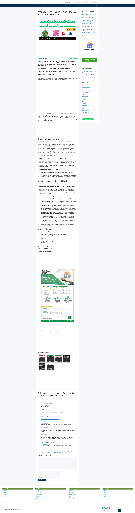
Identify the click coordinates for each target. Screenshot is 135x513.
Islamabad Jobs (85, 92)
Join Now (73, 58)
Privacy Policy (105, 498)
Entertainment (76, 2)
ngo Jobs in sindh (86, 87)
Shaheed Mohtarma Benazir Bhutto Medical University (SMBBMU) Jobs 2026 (88, 25)
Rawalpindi (5, 503)
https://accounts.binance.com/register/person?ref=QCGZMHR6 (54, 452)
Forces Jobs (38, 498)
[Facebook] (102, 508)
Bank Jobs (84, 106)
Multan (4, 498)
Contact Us (105, 494)
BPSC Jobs (84, 105)
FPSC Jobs (84, 97)
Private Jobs (38, 500)
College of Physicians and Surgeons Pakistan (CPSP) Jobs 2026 (89, 29)
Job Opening (105, 503)
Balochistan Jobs (85, 110)
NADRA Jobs (72, 494)
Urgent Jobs (38, 492)
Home (39, 5)
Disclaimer (105, 496)
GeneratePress (18, 509)
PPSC (52, 5)
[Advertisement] (57, 49)
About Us (105, 492)
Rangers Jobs (72, 498)
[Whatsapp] (109, 508)
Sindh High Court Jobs (87, 112)
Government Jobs (40, 490)
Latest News (68, 2)
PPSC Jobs (84, 103)
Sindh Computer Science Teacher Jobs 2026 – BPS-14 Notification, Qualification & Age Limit (89, 16)
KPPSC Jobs (85, 101)
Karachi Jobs (85, 94)
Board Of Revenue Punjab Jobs (89, 88)
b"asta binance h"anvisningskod (47, 442)
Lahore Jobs (85, 96)
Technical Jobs (39, 496)
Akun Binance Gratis (45, 448)
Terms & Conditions (107, 500)
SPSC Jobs (84, 99)
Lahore (4, 494)
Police (58, 5)
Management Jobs (40, 503)
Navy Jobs (71, 503)
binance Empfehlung (45, 434)
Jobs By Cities (78, 5)
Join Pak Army (45, 5)
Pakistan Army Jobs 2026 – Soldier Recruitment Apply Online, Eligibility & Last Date (89, 20)
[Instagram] (107, 508)
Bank (71, 5)
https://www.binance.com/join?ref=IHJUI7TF (50, 419)
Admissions (93, 2)
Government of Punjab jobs (88, 90)
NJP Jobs (84, 108)
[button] (96, 5)
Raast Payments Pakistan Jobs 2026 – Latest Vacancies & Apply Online (89, 34)
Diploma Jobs (39, 494)
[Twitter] (105, 508)
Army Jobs (71, 490)
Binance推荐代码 (44, 427)
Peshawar (5, 496)
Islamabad (5, 492)
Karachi (4, 490)
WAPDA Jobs (72, 500)
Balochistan (5, 500)
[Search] (119, 510)
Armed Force (64, 5)
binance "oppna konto (45, 421)
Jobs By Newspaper (88, 5)
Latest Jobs (85, 2)
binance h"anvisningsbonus (46, 414)
